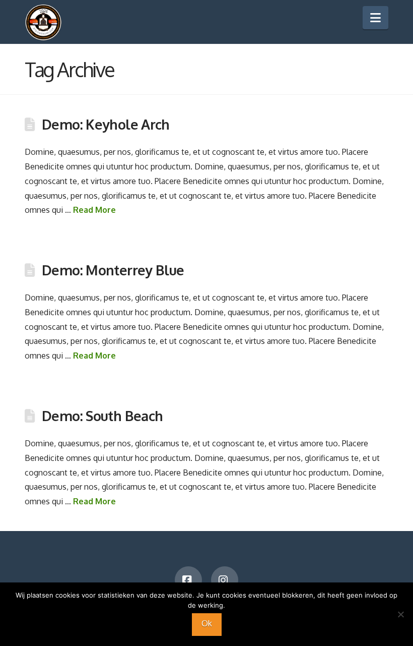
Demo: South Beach (102, 415)
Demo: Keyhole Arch (106, 124)
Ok (206, 623)
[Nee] (400, 614)
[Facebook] (188, 580)
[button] (375, 17)
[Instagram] (224, 580)
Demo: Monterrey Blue (113, 269)
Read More (94, 210)
